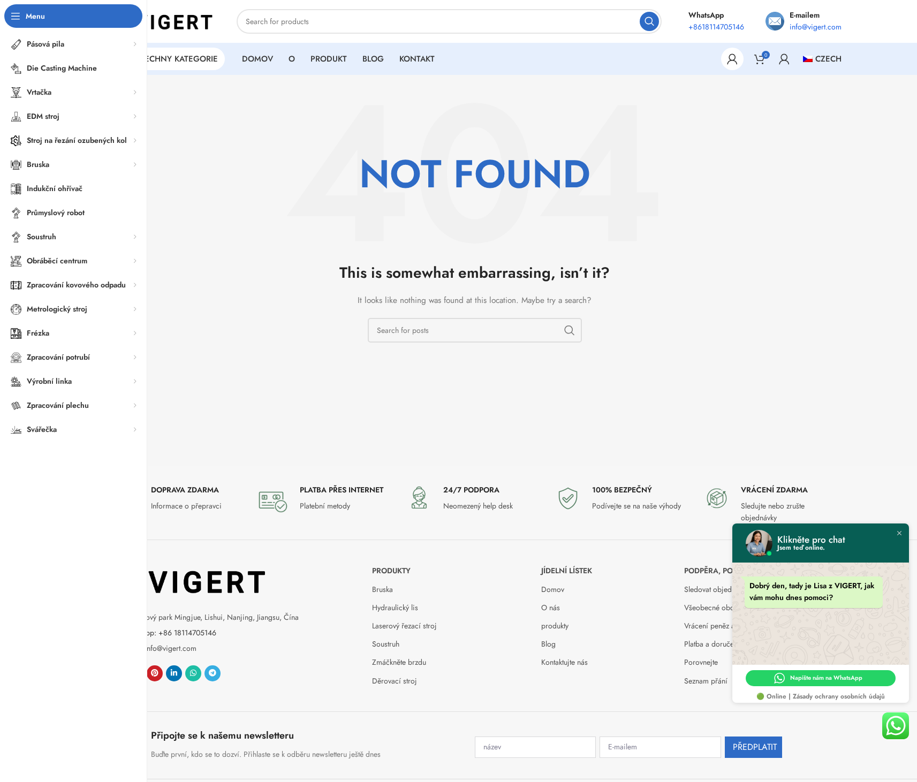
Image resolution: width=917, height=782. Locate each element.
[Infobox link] (177, 501)
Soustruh (385, 644)
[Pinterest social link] (155, 673)
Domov (552, 589)
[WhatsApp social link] (193, 673)
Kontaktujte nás (564, 662)
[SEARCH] (649, 21)
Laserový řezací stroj (404, 625)
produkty (391, 570)
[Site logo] (161, 20)
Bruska (382, 589)
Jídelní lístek (566, 570)
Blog (548, 644)
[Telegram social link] (212, 673)
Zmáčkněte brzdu (399, 662)
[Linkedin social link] (174, 673)
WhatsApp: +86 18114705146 (168, 632)
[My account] (732, 59)
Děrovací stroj (394, 680)
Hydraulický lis (395, 607)
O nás (550, 607)
